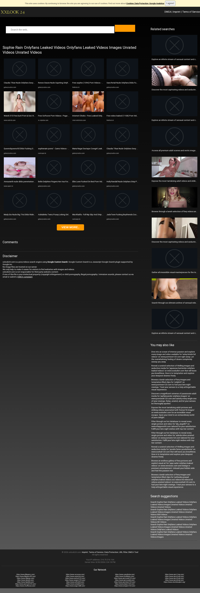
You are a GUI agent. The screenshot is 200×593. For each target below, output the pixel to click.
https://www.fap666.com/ (25, 582)
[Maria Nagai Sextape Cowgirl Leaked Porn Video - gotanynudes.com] (88, 144)
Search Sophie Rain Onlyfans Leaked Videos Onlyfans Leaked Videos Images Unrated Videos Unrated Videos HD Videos (174, 519)
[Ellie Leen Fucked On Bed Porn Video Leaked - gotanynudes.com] (88, 177)
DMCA (167, 11)
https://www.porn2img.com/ (174, 576)
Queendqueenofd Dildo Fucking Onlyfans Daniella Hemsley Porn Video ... (35, 148)
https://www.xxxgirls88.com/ (75, 586)
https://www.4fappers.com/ (25, 574)
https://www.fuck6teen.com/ (124, 576)
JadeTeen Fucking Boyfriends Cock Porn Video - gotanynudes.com (136, 214)
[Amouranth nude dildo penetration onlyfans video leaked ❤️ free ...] (19, 177)
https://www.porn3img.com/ (174, 578)
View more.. (70, 227)
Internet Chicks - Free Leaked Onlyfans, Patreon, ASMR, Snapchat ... (101, 115)
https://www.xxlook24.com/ (75, 584)
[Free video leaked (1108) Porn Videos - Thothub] (122, 111)
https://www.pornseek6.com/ (125, 580)
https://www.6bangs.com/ (25, 578)
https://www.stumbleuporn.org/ (174, 582)
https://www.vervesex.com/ (75, 574)
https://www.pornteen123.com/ (124, 582)
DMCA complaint (25, 277)
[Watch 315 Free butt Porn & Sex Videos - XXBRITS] (19, 111)
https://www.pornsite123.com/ (25, 584)
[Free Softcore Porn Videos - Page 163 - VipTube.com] (54, 111)
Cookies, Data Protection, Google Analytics (145, 3)
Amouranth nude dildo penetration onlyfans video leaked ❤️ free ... (33, 181)
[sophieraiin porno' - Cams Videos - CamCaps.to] (54, 144)
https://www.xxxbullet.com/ (75, 576)
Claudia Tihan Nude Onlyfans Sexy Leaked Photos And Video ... (31, 83)
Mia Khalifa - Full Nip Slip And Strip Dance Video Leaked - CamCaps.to (102, 214)
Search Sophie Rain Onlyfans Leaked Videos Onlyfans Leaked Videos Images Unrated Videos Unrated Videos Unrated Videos (174, 504)
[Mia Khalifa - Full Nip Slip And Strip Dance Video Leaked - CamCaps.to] (88, 210)
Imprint (176, 11)
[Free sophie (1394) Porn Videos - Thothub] (88, 78)
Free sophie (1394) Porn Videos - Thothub (90, 83)
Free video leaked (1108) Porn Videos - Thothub (128, 115)
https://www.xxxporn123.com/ (75, 580)
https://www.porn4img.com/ (174, 580)
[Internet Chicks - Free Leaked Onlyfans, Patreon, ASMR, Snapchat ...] (88, 111)
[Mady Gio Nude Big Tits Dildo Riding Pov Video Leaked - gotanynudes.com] (19, 210)
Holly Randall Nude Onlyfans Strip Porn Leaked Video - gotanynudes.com (138, 181)
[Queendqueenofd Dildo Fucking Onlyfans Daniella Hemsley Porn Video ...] (19, 144)
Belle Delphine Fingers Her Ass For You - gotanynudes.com (63, 181)
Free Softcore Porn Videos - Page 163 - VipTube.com (61, 115)
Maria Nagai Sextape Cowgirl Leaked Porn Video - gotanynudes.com (102, 148)
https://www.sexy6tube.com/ (125, 574)
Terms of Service (191, 11)
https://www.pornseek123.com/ (125, 578)
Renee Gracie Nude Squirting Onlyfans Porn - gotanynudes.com (65, 83)
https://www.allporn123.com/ (125, 584)
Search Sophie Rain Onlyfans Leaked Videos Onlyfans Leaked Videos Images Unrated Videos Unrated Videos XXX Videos (174, 512)
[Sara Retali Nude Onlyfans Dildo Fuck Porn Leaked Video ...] (122, 78)
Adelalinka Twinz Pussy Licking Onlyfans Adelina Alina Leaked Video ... (68, 214)
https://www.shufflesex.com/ (25, 586)
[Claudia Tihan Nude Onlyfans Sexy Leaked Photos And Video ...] (19, 78)
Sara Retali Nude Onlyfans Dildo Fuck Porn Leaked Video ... (132, 83)
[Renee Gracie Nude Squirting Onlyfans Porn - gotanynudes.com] (54, 78)
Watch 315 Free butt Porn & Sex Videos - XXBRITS (25, 115)
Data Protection (111, 552)
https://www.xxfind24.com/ (75, 582)
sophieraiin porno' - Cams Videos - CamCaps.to (58, 148)
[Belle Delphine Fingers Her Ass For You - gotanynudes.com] (54, 177)
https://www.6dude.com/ (25, 580)
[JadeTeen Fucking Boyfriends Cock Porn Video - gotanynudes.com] (122, 210)
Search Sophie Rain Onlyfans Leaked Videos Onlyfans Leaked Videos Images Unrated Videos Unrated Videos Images (174, 534)
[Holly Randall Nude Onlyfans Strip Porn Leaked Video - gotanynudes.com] (122, 177)
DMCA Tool (133, 552)
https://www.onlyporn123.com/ (124, 586)
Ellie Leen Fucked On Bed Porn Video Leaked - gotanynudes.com (100, 181)
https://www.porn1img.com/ (174, 574)
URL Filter (123, 552)
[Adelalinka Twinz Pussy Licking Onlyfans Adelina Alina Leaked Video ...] (54, 210)
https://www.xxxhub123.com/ (75, 578)
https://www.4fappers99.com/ (26, 576)
